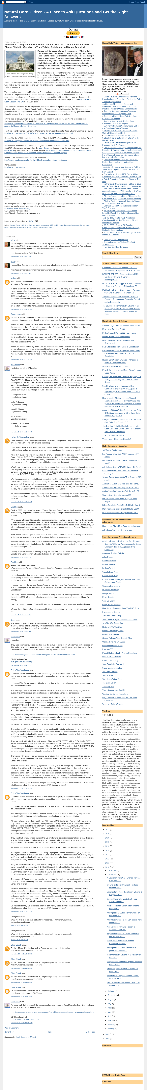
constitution (45, 225)
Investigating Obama (111, 612)
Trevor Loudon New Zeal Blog (114, 690)
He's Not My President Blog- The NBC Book (120, 608)
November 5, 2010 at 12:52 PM (21, 502)
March (110, 1020)
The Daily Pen (108, 686)
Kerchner (67, 225)
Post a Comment (11, 1028)
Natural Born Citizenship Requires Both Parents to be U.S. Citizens (119, 144)
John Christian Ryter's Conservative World (119, 619)
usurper (51, 227)
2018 (107, 842)
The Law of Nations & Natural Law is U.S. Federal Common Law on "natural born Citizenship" (120, 162)
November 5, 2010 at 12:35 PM (21, 359)
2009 (107, 1034)
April (110, 1016)
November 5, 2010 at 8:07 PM (21, 631)
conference (9, 150)
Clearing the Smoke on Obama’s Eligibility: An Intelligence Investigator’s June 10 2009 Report (121, 379)
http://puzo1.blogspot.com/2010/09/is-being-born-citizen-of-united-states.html (43, 654)
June (110, 1008)
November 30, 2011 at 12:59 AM (21, 1023)
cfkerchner (15, 365)
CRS (51, 225)
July (110, 1004)
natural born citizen (11, 227)
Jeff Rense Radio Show (112, 450)
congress (36, 225)
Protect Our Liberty (110, 660)
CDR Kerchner (27, 225)
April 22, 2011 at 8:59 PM (19, 925)
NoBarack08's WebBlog (112, 627)
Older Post (90, 1032)
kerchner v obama (77, 225)
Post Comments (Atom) (26, 1037)
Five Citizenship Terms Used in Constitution (120, 347)
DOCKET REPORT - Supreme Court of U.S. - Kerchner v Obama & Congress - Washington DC (121, 277)
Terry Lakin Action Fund (112, 679)
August (111, 999)
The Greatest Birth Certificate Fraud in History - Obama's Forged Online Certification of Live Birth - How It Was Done (122, 429)
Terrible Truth (107, 675)
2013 (107, 855)
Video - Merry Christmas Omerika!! (116, 439)
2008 (107, 1039)
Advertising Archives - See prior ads (117, 530)
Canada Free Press (110, 572)
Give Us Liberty (108, 601)
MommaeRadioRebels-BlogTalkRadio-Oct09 (120, 509)
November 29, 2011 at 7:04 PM (21, 982)
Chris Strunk (16, 945)
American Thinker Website (113, 553)
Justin (13, 620)
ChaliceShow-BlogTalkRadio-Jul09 (116, 495)
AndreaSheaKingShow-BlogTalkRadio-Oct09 (120, 487)
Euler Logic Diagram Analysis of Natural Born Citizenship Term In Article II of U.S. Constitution (121, 353)
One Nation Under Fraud (112, 646)
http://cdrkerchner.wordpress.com (25, 1019)
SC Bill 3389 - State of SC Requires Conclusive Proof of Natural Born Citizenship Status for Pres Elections (120, 227)
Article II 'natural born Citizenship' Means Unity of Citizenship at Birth (119, 132)
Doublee (14, 507)
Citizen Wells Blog (110, 576)
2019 (107, 838)
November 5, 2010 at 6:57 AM (21, 273)
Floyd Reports (108, 597)
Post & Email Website (111, 657)
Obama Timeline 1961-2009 (113, 642)
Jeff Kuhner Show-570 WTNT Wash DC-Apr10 (121, 467)
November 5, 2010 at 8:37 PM (21, 665)
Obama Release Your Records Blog (117, 638)
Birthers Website (109, 568)
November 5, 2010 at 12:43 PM (21, 432)
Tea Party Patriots (109, 672)
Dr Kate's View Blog (110, 590)
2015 (107, 850)
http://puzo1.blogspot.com (15, 167)
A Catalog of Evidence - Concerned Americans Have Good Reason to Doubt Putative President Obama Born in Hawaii (119, 106)
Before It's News (109, 561)
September (112, 995)
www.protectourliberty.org (21, 662)
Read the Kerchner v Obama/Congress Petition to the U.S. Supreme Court (119, 112)
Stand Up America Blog (112, 668)
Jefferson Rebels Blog (111, 616)
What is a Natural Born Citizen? (115, 366)
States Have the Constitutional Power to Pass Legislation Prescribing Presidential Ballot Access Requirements (122, 99)
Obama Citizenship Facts (112, 631)
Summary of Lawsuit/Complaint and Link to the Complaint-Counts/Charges (120, 127)
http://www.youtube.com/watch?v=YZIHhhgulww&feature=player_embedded (35, 160)
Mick (13, 240)
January (111, 1029)
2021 (107, 829)
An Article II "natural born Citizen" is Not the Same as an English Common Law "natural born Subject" (121, 169)
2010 (107, 867)
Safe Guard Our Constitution (114, 664)
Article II (18, 225)
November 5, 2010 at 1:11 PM (21, 557)
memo (87, 225)
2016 (107, 846)
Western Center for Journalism (115, 694)
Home (50, 1032)
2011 (107, 863)
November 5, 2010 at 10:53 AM (21, 309)
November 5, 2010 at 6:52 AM (21, 256)
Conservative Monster (111, 586)
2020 (107, 834)
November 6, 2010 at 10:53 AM (21, 788)
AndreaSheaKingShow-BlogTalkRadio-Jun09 (120, 491)
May (110, 1012)
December (112, 870)
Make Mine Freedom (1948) (113, 329)
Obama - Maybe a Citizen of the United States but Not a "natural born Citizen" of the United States (120, 137)
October (111, 991)
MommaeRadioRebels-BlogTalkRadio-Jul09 (120, 513)
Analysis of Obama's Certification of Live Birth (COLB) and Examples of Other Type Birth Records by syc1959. (121, 413)
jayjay (13, 278)
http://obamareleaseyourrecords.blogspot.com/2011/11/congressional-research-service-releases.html (52, 1012)
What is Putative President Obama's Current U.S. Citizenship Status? (121, 202)
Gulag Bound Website (111, 605)
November (112, 875)
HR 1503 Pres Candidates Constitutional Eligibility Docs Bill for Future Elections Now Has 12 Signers (120, 213)
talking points (43, 227)
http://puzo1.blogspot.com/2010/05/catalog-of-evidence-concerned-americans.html (38, 133)
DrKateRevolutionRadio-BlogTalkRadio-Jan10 (121, 505)
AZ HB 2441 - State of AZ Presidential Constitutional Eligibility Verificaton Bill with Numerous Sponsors (120, 220)
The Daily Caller (109, 683)
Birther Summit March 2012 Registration (119, 333)
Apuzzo (12, 225)
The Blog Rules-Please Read (116, 240)
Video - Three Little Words (113, 435)
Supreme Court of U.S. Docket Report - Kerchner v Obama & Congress (119, 122)
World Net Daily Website (112, 704)
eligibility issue (58, 225)
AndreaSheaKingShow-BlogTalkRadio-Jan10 (120, 484)
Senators (35, 227)
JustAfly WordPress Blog (112, 623)
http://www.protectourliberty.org (17, 208)
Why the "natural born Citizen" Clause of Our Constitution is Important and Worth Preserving (121, 197)
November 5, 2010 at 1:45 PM (21, 615)
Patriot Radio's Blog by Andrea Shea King (119, 653)
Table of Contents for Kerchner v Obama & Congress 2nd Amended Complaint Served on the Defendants (121, 299)
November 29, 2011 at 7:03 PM (21, 954)
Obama (21, 227)
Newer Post (9, 1032)
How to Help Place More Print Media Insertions (121, 526)
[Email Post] (36, 221)
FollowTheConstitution (20, 437)
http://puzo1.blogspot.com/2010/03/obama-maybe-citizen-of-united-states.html (36, 141)
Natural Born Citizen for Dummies (116, 337)
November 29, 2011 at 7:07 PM (21, 996)
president (28, 227)
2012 (107, 859)
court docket (44, 148)
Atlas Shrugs (107, 557)
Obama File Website (110, 634)
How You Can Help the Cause (116, 247)
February (112, 1025)
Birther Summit (108, 564)
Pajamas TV (107, 649)
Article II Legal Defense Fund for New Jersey (121, 325)
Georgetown (16, 314)
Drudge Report (108, 593)
